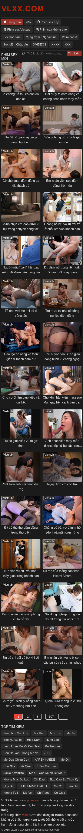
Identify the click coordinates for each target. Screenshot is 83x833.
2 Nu (47, 753)
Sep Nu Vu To (12, 739)
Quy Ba (8, 786)
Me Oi (64, 759)
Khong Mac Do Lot (16, 779)
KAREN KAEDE (44, 759)
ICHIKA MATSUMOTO (34, 786)
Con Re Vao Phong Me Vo (21, 753)
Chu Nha (9, 766)
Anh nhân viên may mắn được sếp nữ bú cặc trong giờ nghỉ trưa (62, 445)
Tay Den (38, 733)
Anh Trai (55, 733)
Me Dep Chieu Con (16, 759)
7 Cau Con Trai (46, 766)
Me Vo (58, 786)
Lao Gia (73, 786)
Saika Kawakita (13, 772)
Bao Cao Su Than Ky (64, 779)
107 (51, 716)
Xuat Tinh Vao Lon (15, 733)
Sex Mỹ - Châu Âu (15, 44)
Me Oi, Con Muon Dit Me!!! (47, 772)
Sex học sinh (12, 37)
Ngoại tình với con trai (62, 484)
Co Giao (59, 792)
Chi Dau (39, 779)
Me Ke (70, 733)
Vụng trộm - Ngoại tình (41, 37)
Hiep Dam (33, 739)
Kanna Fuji (10, 792)
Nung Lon (52, 739)
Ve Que (26, 766)
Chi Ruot (43, 792)
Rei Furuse (52, 746)
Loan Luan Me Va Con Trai (21, 746)
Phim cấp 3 (69, 37)
